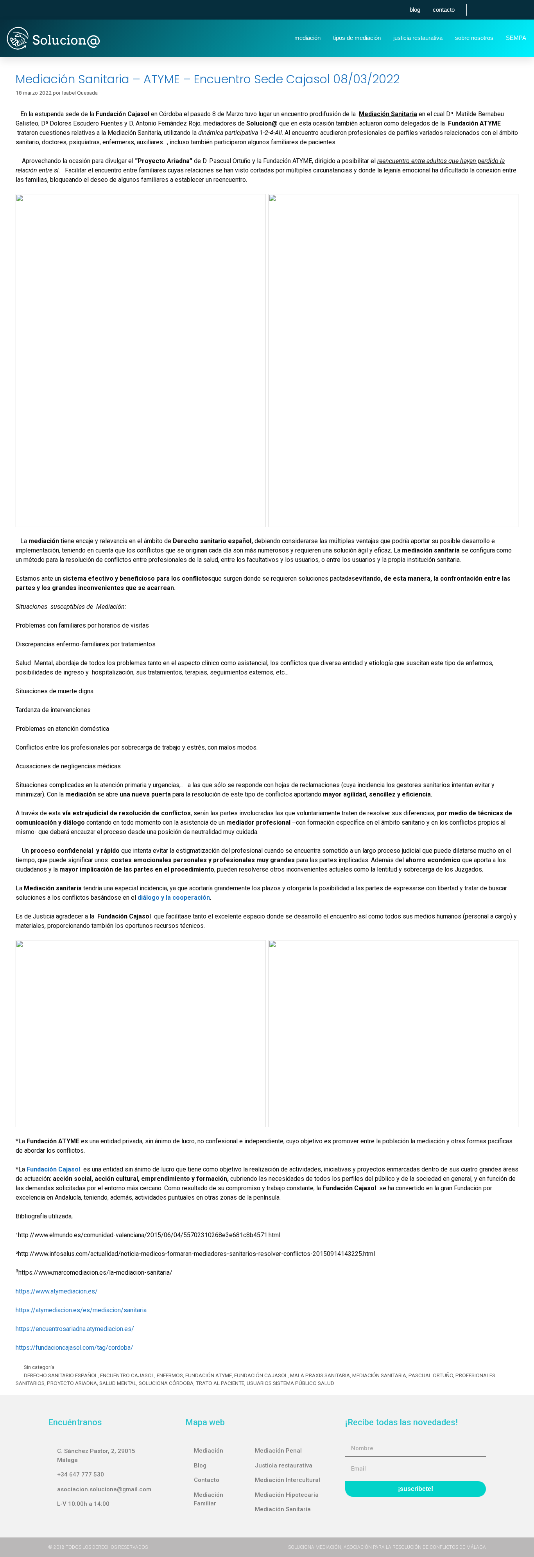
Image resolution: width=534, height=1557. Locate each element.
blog (415, 9)
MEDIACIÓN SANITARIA (379, 1375)
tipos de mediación (357, 37)
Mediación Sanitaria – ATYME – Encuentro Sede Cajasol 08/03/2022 (208, 79)
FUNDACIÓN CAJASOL (261, 1375)
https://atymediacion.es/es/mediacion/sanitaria (81, 1310)
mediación (307, 37)
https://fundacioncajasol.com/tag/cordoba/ (74, 1347)
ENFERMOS (170, 1375)
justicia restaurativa (418, 37)
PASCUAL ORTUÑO (431, 1375)
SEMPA (516, 37)
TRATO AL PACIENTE (220, 1383)
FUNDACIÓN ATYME (208, 1375)
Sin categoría (39, 1367)
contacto (444, 9)
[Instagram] (510, 10)
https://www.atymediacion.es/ (57, 1291)
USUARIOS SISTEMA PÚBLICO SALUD (290, 1383)
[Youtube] (524, 10)
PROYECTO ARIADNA (72, 1383)
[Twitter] (495, 10)
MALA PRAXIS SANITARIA (320, 1375)
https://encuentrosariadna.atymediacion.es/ (75, 1329)
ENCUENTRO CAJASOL (127, 1375)
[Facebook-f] (481, 10)
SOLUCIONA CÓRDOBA (166, 1383)
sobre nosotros (474, 37)
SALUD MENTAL (117, 1383)
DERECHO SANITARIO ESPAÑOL (61, 1375)
